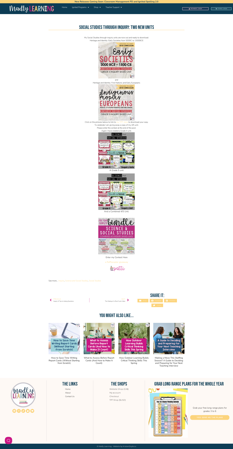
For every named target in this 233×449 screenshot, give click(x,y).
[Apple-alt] (28, 411)
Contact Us (70, 396)
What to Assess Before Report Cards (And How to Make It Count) (99, 360)
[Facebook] (14, 411)
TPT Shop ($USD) (117, 400)
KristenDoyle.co (129, 446)
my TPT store (122, 122)
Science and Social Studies (76, 280)
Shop (96, 7)
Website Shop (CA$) (119, 389)
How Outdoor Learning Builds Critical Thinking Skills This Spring (134, 360)
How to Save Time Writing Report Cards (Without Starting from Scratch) (64, 360)
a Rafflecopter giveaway (116, 262)
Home (64, 7)
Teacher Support (112, 7)
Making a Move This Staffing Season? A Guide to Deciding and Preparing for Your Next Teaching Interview (168, 361)
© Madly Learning (104, 446)
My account (115, 393)
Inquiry (61, 280)
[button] (142, 300)
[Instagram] (19, 411)
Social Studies (95, 280)
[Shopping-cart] (32, 411)
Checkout (114, 396)
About (68, 392)
